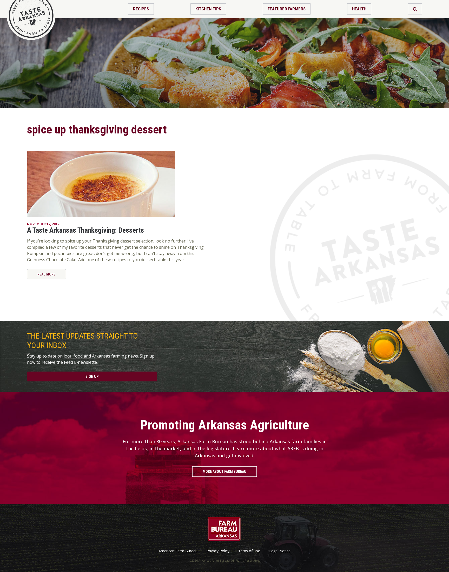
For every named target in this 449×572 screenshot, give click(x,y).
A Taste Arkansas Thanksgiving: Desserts (85, 230)
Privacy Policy (218, 551)
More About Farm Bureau (224, 471)
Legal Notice (279, 551)
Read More (46, 274)
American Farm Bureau (178, 551)
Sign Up (91, 376)
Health (359, 8)
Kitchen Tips (208, 8)
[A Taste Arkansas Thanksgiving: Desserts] (116, 184)
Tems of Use (249, 551)
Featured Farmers (287, 8)
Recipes (141, 8)
